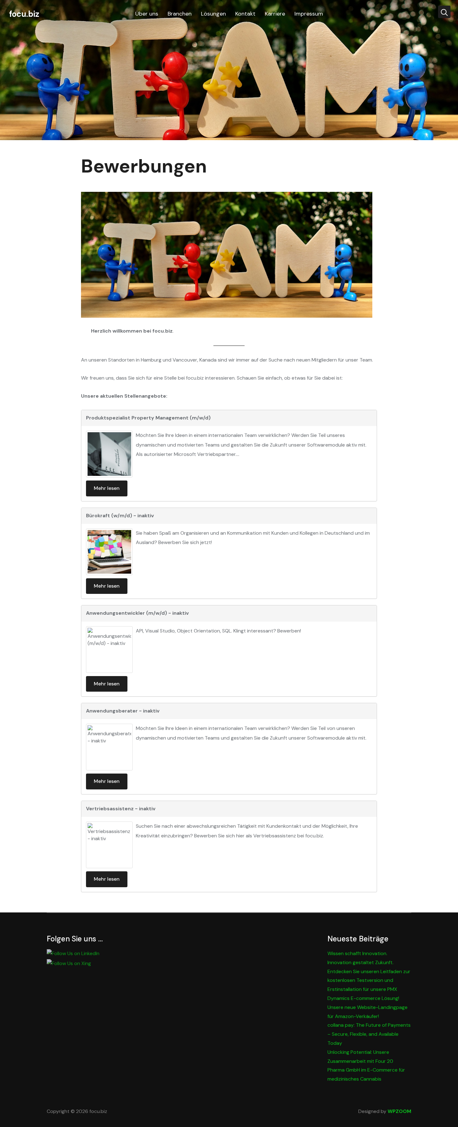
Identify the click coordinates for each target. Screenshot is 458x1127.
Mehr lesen (107, 488)
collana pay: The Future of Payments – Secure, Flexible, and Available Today (369, 1034)
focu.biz (24, 14)
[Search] (444, 12)
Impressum (308, 13)
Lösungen (213, 13)
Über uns (146, 13)
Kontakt (245, 13)
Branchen (180, 13)
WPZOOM (399, 1111)
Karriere (275, 13)
